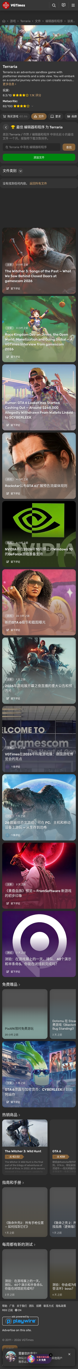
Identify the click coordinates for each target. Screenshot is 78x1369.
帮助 (4, 1305)
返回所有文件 (38, 183)
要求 (58, 116)
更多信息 (9, 84)
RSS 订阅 (7, 1310)
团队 (31, 1305)
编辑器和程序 (54, 21)
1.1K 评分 (35, 95)
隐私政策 (61, 1305)
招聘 (38, 1305)
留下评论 (15, 288)
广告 (12, 1305)
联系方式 (49, 1305)
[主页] (13, 5)
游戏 (13, 21)
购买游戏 (17, 116)
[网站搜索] (54, 5)
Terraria (25, 21)
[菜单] (73, 5)
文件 (38, 21)
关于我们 (22, 1305)
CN (19, 1310)
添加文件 (39, 157)
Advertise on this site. (17, 1330)
